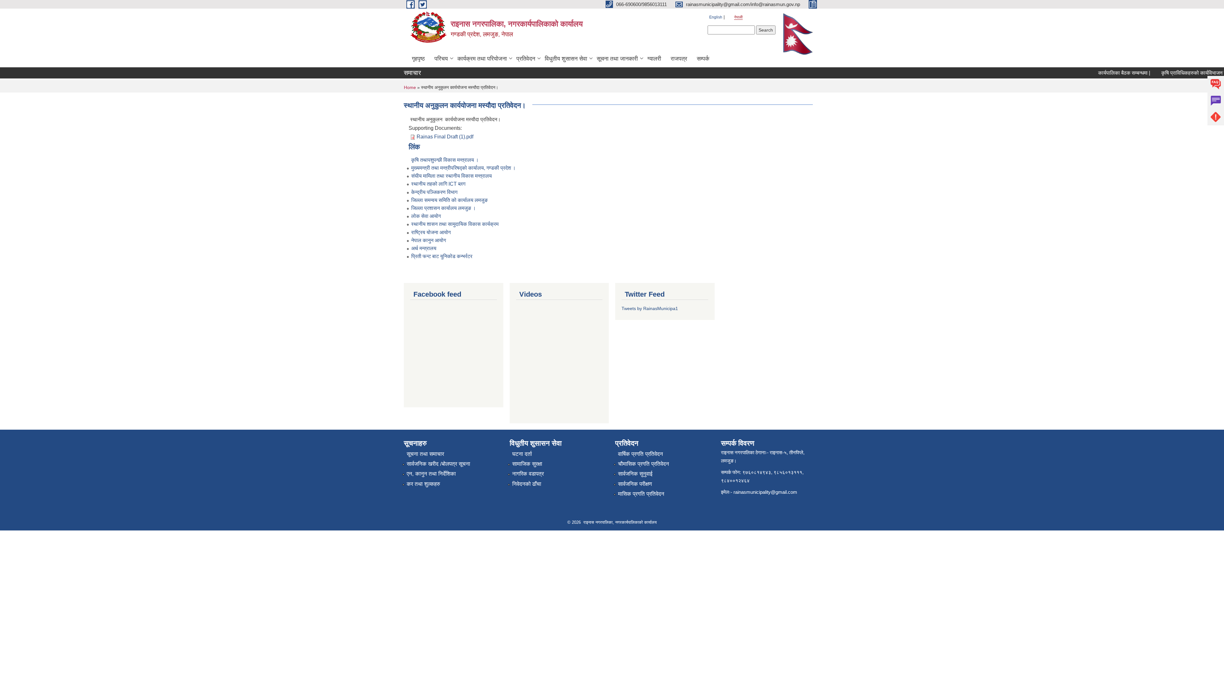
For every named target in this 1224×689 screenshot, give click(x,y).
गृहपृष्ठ (418, 59)
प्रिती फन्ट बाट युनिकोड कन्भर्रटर (441, 256)
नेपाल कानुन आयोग (428, 240)
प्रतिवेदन (525, 59)
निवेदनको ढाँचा (526, 484)
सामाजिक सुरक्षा (527, 464)
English (715, 17)
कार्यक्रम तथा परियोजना (482, 59)
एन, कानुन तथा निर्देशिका (431, 474)
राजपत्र (679, 59)
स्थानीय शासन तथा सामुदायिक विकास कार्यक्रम (455, 224)
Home (410, 87)
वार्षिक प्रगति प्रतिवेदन (640, 454)
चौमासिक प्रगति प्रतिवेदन (643, 464)
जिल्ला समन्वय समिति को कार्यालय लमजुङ (449, 200)
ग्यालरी (654, 59)
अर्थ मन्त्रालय (423, 248)
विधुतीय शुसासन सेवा (566, 59)
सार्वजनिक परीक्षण (635, 484)
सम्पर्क (703, 59)
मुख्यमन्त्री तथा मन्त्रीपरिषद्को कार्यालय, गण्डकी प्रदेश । (463, 168)
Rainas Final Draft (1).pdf (445, 136)
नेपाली (738, 17)
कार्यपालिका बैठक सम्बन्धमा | (1113, 73)
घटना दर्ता (522, 454)
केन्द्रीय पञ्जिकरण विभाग (434, 192)
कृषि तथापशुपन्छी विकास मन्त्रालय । (445, 160)
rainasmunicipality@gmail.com (765, 492)
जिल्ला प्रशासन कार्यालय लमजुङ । (443, 208)
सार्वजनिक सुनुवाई (635, 474)
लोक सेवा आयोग (426, 216)
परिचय (441, 59)
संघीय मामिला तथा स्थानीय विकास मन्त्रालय (451, 176)
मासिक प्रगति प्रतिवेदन (641, 494)
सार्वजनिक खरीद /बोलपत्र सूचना (438, 464)
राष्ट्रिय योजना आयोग (431, 232)
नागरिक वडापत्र (528, 474)
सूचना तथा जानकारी (617, 59)
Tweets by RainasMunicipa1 (650, 308)
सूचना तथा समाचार (425, 454)
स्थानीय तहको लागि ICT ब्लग (438, 184)
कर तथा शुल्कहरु (423, 484)
